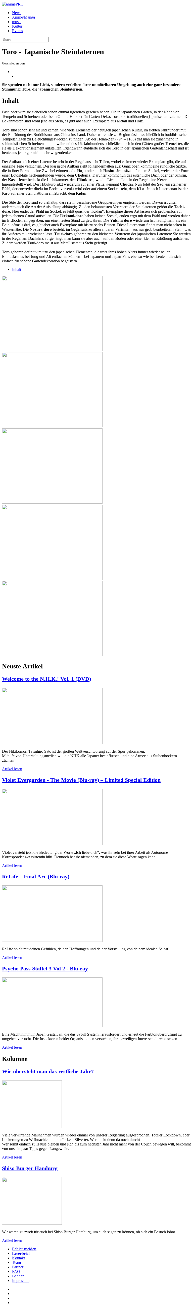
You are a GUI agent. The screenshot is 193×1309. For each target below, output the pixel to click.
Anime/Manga (23, 17)
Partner (17, 1267)
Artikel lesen (12, 769)
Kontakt (18, 1258)
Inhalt (16, 269)
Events (17, 31)
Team (16, 1262)
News (16, 13)
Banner (18, 1276)
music (16, 22)
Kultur (17, 26)
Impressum (20, 1280)
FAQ (16, 1271)
